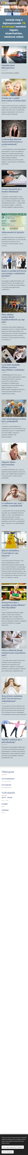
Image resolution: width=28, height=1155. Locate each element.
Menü (25, 2)
